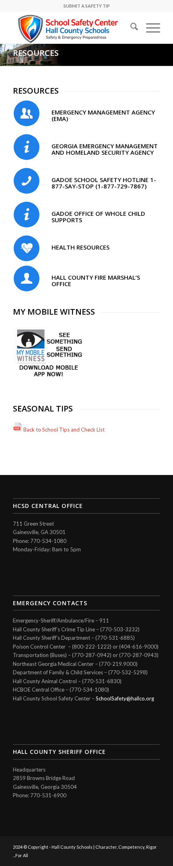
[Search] (130, 28)
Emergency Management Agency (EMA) (103, 115)
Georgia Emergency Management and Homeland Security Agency (104, 149)
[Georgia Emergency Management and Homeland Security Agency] (26, 147)
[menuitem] (130, 28)
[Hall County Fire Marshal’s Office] (26, 278)
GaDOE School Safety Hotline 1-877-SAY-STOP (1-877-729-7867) (103, 183)
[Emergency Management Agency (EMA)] (26, 113)
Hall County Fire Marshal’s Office (95, 280)
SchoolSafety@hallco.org (125, 698)
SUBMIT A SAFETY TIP (87, 5)
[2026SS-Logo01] (71, 28)
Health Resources (80, 247)
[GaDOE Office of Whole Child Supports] (26, 214)
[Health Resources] (26, 248)
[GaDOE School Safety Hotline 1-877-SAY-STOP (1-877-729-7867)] (26, 181)
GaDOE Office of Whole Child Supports (98, 216)
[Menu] (149, 28)
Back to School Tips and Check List (64, 429)
